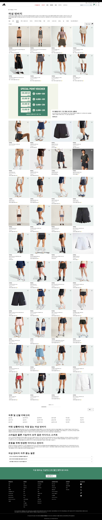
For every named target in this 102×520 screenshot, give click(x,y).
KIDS (56, 5)
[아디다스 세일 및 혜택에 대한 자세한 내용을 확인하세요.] (51, 1)
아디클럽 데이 (37, 5)
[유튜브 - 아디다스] (87, 495)
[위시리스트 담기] (28, 28)
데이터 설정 (33, 515)
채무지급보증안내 (72, 515)
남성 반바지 (25, 422)
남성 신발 (10, 417)
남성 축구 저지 (40, 422)
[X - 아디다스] (87, 490)
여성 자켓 (67, 422)
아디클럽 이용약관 (59, 515)
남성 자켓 (10, 422)
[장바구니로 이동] (98, 5)
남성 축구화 (39, 417)
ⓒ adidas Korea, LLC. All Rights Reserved (51, 518)
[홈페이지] (4, 4)
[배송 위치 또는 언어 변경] (99, 3)
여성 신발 (67, 417)
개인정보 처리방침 (44, 515)
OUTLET (43, 5)
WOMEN (51, 5)
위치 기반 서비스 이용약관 (51, 515)
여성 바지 (82, 417)
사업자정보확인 (65, 515)
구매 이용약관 (37, 515)
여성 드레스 (82, 422)
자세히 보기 (54, 116)
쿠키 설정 (29, 515)
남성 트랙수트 (25, 417)
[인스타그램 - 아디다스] (87, 487)
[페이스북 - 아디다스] (87, 484)
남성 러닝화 (53, 417)
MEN (47, 5)
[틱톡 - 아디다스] (87, 493)
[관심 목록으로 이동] (96, 5)
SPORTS (59, 5)
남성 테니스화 (54, 422)
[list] (51, 21)
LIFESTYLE (65, 5)
